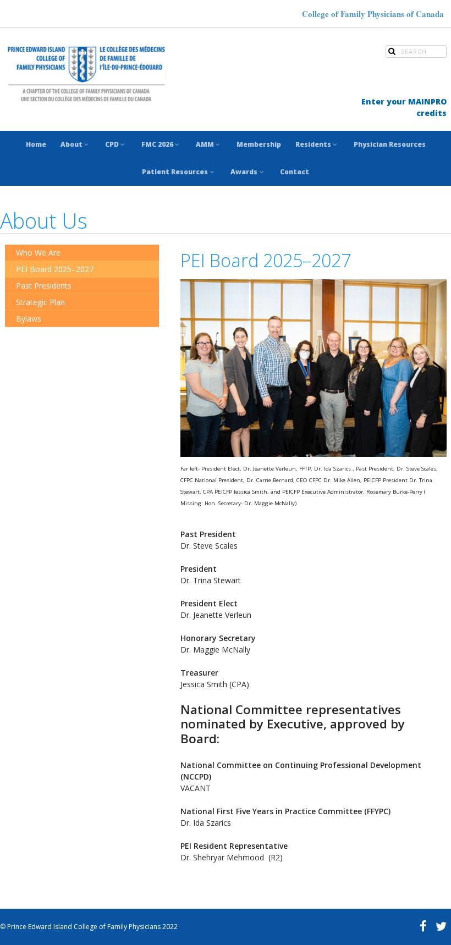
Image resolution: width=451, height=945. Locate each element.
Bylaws (28, 318)
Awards (243, 171)
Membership (259, 144)
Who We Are (38, 252)
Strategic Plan (40, 302)
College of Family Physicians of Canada (373, 14)
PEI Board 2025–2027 (55, 269)
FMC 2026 (157, 144)
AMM (205, 144)
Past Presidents (44, 285)
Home (36, 144)
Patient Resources (175, 171)
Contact (294, 171)
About (71, 144)
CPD (112, 144)
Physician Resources (390, 144)
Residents (313, 144)
